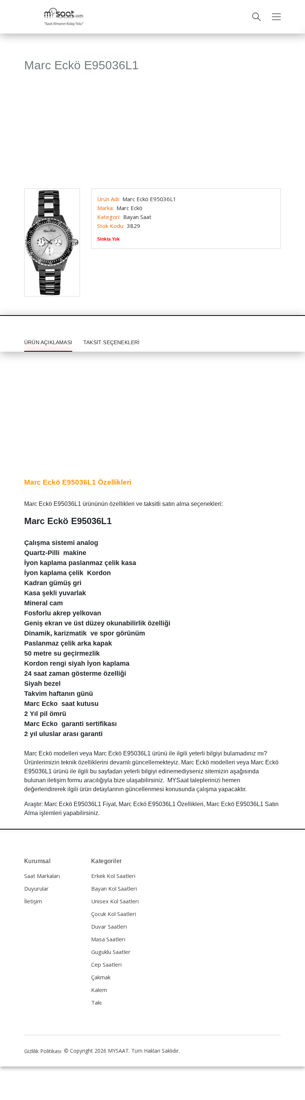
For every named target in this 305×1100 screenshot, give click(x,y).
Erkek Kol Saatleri (113, 875)
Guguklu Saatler (111, 951)
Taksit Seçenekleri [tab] (111, 342)
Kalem (99, 989)
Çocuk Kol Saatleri (113, 913)
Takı (96, 1002)
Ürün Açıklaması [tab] (48, 342)
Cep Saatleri (106, 964)
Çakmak (100, 977)
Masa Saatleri (108, 939)
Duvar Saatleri (109, 926)
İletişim (33, 901)
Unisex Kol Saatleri (115, 901)
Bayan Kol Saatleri (114, 888)
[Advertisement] (152, 134)
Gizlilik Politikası (42, 1051)
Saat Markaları (42, 875)
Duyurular (36, 888)
